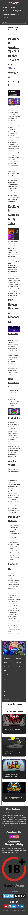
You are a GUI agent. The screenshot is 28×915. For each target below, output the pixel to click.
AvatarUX (15, 108)
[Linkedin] (22, 906)
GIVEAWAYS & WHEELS (10, 14)
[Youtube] (6, 906)
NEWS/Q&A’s (16, 11)
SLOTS (5, 11)
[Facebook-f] (18, 906)
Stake (11, 68)
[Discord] (10, 906)
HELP (4, 18)
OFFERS (12, 7)
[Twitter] (14, 906)
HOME (5, 7)
